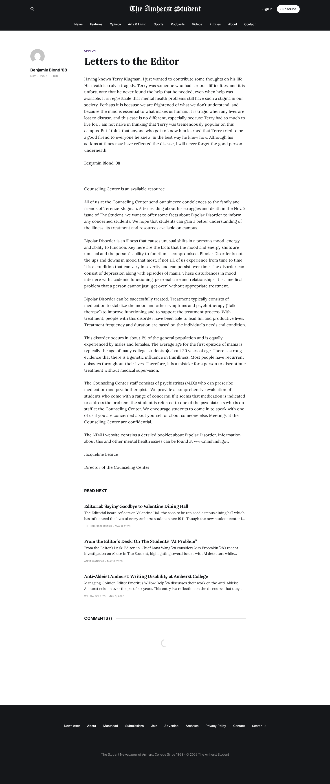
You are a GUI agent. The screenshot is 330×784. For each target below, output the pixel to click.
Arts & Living (137, 24)
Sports (159, 24)
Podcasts (178, 24)
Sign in (267, 9)
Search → (259, 726)
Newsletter (72, 726)
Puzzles (215, 24)
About (232, 24)
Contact (250, 24)
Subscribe (288, 9)
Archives (192, 726)
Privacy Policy (216, 726)
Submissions (134, 726)
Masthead (110, 726)
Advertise (171, 726)
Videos (197, 24)
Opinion (115, 24)
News (78, 24)
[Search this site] (32, 9)
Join (154, 726)
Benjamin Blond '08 (48, 70)
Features (96, 24)
